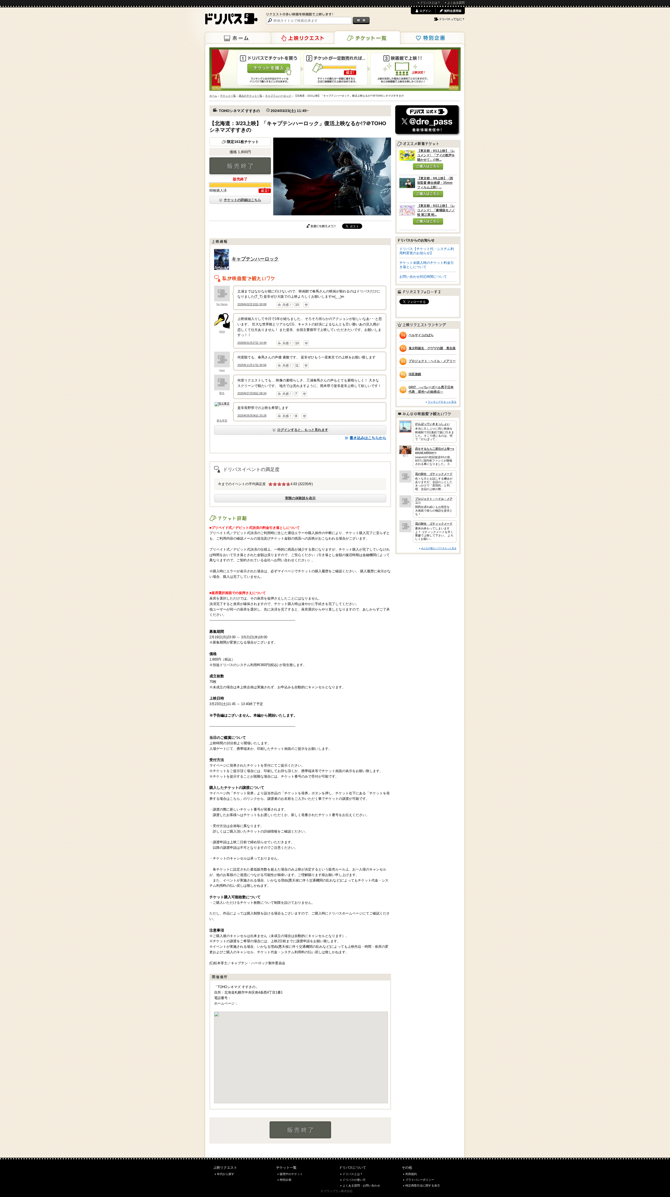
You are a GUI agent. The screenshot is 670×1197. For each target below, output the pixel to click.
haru (222, 370)
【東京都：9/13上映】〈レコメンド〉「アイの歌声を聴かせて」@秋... (436, 155)
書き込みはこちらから (368, 438)
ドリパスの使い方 (354, 1179)
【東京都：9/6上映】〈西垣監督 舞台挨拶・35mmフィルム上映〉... (435, 182)
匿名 (222, 393)
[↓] (306, 304)
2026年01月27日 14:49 (251, 342)
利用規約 (411, 1174)
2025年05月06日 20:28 (251, 415)
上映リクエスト (302, 38)
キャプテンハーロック (255, 259)
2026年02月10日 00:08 (251, 304)
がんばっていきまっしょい (432, 423)
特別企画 (431, 38)
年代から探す (225, 1174)
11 (297, 365)
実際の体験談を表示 (300, 498)
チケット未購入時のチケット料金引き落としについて (426, 265)
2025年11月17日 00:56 (251, 365)
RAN (222, 331)
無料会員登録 (452, 10)
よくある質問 (456, 2)
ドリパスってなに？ (452, 19)
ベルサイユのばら (421, 335)
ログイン (425, 10)
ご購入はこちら (428, 166)
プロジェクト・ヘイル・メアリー (432, 361)
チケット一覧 (367, 37)
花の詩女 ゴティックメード (434, 473)
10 (297, 305)
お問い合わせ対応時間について (423, 277)
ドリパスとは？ (430, 2)
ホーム (238, 38)
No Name (222, 304)
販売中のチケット (291, 1174)
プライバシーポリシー (419, 1179)
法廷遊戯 (415, 374)
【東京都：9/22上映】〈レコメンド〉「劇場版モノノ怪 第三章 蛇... (436, 210)
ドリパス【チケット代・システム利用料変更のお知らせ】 (426, 251)
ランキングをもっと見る (442, 401)
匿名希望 (222, 420)
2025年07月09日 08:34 (251, 393)
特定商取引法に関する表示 (422, 1185)
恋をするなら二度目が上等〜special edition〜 (434, 450)
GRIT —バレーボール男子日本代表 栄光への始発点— (431, 389)
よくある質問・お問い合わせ (361, 1185)
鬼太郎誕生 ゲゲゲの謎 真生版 (432, 348)
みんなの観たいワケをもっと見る (438, 548)
